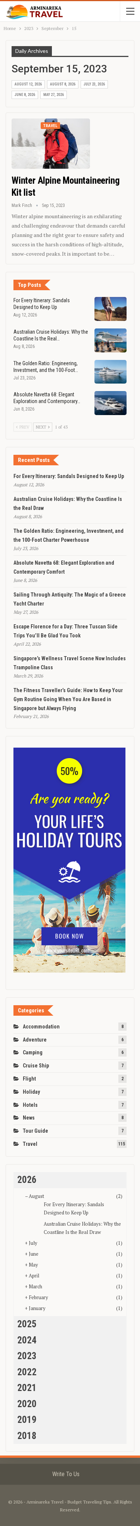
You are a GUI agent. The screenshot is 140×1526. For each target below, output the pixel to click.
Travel (50, 125)
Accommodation (41, 1027)
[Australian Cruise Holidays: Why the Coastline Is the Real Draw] (110, 340)
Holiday (31, 1092)
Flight (29, 1079)
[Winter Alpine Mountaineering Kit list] (51, 143)
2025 (27, 1324)
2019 (27, 1419)
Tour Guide (35, 1131)
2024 (27, 1340)
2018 (27, 1435)
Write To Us (66, 1474)
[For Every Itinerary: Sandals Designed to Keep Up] (110, 309)
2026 (27, 1179)
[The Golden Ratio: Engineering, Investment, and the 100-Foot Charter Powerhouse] (110, 372)
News (29, 1118)
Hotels (30, 1105)
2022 (27, 1372)
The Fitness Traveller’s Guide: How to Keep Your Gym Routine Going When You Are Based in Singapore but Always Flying (68, 699)
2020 (27, 1404)
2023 (27, 1356)
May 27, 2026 (53, 95)
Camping (33, 1052)
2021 (27, 1387)
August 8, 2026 (62, 84)
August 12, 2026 (28, 84)
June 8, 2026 (25, 95)
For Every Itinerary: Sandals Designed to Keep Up (68, 476)
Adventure (35, 1040)
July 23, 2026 (94, 84)
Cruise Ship (36, 1066)
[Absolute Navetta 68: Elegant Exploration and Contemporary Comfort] (110, 403)
